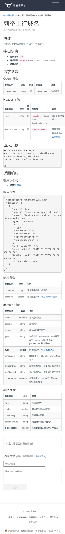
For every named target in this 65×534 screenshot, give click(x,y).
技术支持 (44, 517)
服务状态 (54, 517)
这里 (19, 185)
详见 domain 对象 (49, 296)
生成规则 (56, 136)
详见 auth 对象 (47, 349)
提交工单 (41, 456)
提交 (15, 487)
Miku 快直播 (8, 15)
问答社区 (33, 517)
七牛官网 (10, 517)
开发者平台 (22, 517)
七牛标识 (33, 522)
